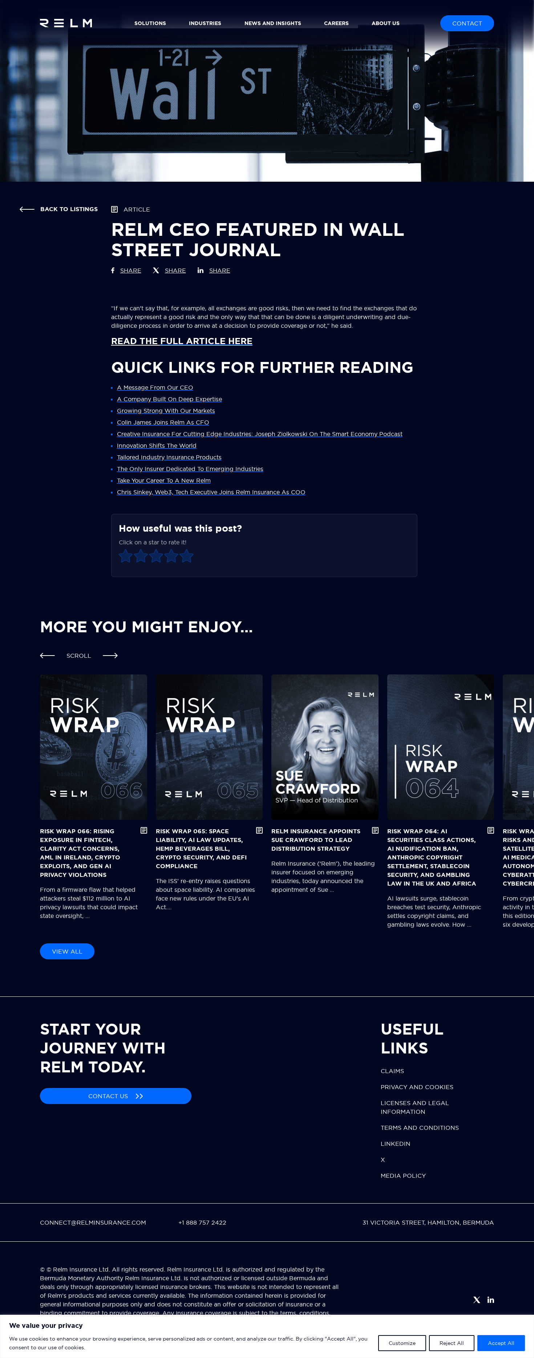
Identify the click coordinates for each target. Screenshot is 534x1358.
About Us (386, 23)
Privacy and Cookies (417, 1087)
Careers (336, 23)
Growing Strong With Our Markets (166, 410)
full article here (206, 341)
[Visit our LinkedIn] (491, 1300)
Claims (392, 1071)
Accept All (501, 1343)
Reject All (452, 1343)
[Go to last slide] (47, 655)
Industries (205, 23)
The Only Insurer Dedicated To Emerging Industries (190, 468)
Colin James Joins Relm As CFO (163, 422)
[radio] (125, 557)
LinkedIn (395, 1143)
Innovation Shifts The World (157, 445)
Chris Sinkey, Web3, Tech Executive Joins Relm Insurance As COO (211, 492)
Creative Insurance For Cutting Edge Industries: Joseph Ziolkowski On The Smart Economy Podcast (259, 434)
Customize (402, 1343)
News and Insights (272, 23)
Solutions (150, 23)
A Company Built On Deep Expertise (169, 399)
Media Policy (403, 1175)
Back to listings (69, 209)
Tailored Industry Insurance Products (169, 457)
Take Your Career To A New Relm (164, 480)
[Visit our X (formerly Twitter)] (476, 1300)
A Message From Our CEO (155, 387)
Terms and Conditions (420, 1127)
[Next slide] (110, 655)
